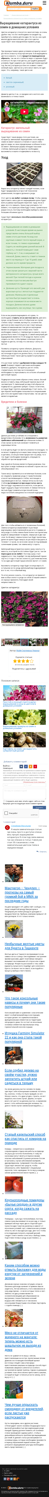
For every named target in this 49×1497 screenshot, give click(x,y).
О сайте (7, 1471)
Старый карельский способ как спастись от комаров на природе (25, 1138)
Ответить (43, 852)
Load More (24, 1455)
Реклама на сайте (10, 1475)
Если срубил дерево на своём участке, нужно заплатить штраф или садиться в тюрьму (22, 1076)
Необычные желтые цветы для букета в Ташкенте (24, 946)
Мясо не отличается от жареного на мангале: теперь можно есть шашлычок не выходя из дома (23, 1341)
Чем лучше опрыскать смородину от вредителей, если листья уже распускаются (24, 1410)
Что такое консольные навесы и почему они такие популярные (25, 1002)
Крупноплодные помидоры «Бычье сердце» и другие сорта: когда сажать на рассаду (24, 1206)
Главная (6, 15)
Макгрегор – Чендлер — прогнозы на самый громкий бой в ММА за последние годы (22, 894)
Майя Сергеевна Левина (27, 650)
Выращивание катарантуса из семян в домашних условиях (23, 18)
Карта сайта (8, 1473)
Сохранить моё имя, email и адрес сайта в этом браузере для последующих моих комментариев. (23, 802)
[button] (46, 593)
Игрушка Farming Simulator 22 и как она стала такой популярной (24, 1037)
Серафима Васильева (21, 826)
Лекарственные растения (20, 15)
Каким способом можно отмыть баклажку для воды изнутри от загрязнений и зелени (25, 1271)
